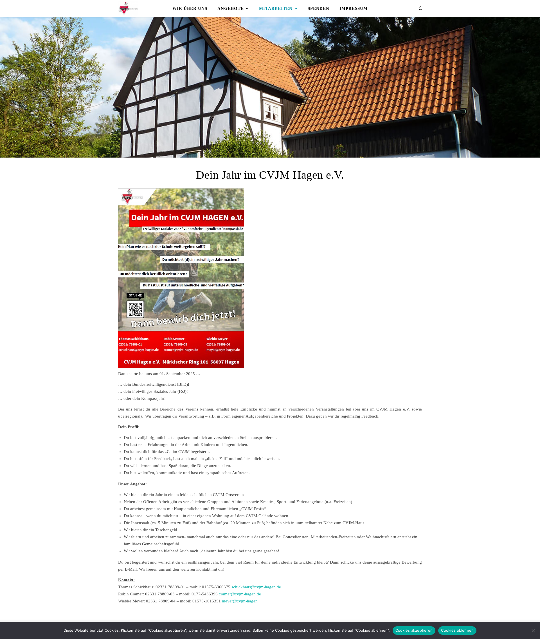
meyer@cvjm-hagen (240, 601)
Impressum (353, 8)
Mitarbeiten (275, 8)
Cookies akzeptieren (414, 630)
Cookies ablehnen (457, 630)
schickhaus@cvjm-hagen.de (256, 587)
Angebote (230, 8)
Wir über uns (189, 8)
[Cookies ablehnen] (533, 630)
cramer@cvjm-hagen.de (240, 594)
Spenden (318, 8)
